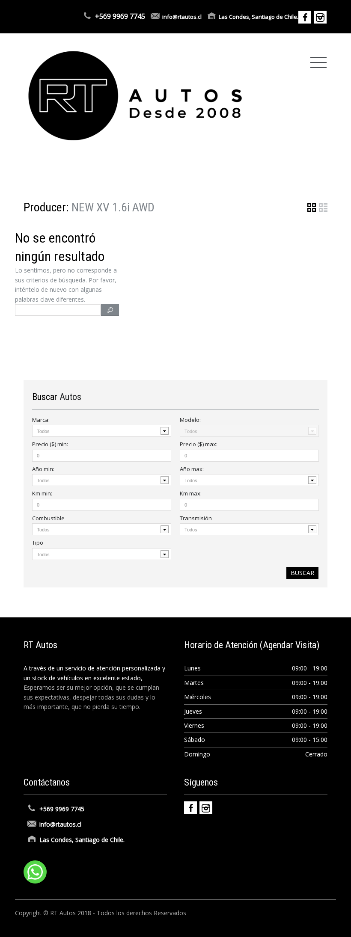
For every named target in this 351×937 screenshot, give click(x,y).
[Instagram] (205, 807)
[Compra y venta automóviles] (135, 95)
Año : (43, 469)
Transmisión (196, 518)
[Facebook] (190, 807)
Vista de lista (323, 207)
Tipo (37, 542)
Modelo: (190, 420)
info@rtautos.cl (182, 17)
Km (42, 493)
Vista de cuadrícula (311, 207)
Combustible (48, 518)
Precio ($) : (50, 444)
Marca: (41, 420)
